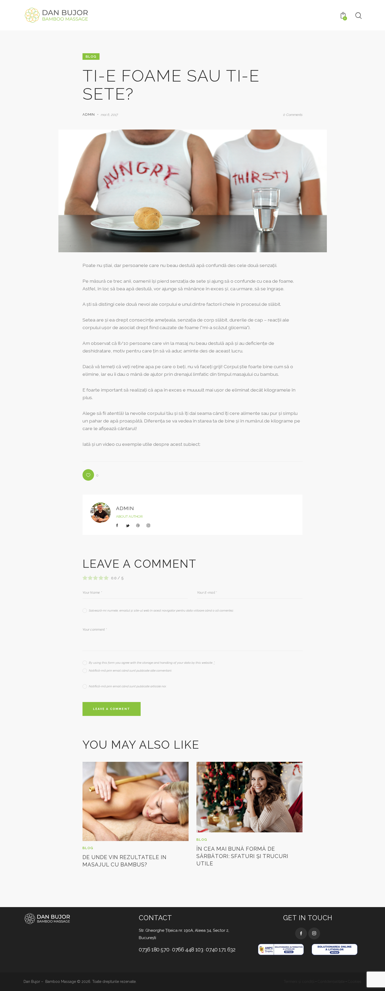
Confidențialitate (331, 981)
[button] (90, 475)
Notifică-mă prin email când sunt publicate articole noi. (128, 686)
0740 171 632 (220, 949)
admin (125, 508)
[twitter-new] (127, 525)
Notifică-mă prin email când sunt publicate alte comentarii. (130, 670)
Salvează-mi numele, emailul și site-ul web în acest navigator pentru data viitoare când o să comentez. (161, 610)
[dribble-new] (138, 525)
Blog (91, 56)
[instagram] (148, 525)
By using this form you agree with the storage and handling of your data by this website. (152, 663)
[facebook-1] (117, 525)
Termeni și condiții (299, 981)
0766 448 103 (187, 949)
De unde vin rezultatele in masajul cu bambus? (124, 861)
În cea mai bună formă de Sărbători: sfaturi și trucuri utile (242, 856)
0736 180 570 (154, 949)
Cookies (354, 981)
